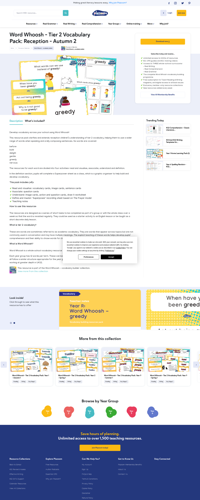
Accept (111, 257)
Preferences (89, 257)
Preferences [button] (109, 251)
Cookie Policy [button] (121, 248)
